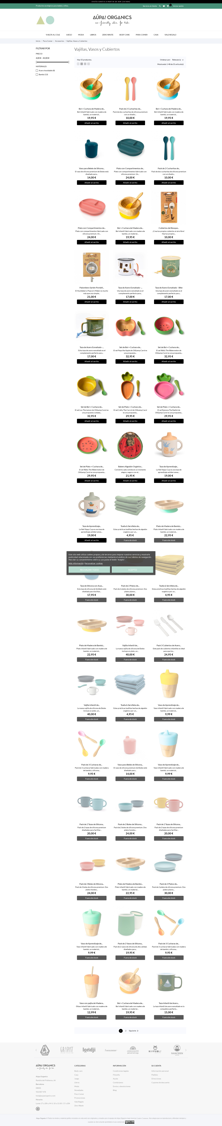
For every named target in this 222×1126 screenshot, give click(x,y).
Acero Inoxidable (47, 70)
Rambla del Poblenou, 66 (46, 1080)
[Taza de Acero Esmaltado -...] (144, 258)
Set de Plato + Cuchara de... (130, 407)
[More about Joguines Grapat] (67, 1050)
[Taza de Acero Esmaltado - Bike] (183, 258)
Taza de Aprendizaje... (168, 466)
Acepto (132, 569)
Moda (82, 33)
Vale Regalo (170, 35)
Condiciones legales (121, 1071)
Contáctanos (118, 1082)
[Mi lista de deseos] (164, 5)
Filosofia (116, 1075)
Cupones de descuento (160, 1082)
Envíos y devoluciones (121, 1086)
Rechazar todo (89, 569)
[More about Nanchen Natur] (177, 1050)
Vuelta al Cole (54, 33)
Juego (70, 33)
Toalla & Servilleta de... (130, 526)
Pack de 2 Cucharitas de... (130, 108)
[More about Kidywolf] (155, 1050)
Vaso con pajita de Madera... (92, 1003)
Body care (78, 1071)
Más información (76, 563)
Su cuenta (156, 1066)
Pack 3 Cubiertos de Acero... (169, 645)
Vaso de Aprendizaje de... (169, 705)
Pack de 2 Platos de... (130, 585)
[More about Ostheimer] (45, 1050)
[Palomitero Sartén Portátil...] (106, 258)
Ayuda (115, 1079)
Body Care (124, 35)
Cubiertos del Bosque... (169, 228)
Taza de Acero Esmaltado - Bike (168, 287)
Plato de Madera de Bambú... (168, 526)
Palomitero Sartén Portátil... (92, 287)
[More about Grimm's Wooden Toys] (133, 1050)
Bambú (43, 74)
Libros (93, 35)
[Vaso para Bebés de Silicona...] (106, 138)
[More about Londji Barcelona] (89, 1050)
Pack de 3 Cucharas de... (91, 764)
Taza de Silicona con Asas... (91, 585)
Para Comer (141, 35)
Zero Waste (107, 35)
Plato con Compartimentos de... (130, 168)
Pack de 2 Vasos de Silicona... (130, 943)
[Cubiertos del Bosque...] (183, 198)
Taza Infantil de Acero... (169, 1003)
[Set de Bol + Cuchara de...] (144, 317)
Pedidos (154, 1075)
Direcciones (156, 1079)
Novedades (78, 1090)
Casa (156, 35)
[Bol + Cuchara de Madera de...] (106, 79)
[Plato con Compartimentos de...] (144, 138)
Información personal (160, 1071)
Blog (115, 1090)
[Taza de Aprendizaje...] (183, 436)
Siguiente (134, 1030)
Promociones (79, 1098)
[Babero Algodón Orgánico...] (144, 436)
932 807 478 (41, 1092)
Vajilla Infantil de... (130, 645)
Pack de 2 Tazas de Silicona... (92, 824)
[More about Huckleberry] (111, 1050)
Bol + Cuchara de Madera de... (92, 108)
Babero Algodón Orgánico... (130, 466)
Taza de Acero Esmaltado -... (130, 287)
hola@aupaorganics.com (45, 1096)
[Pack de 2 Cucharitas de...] (144, 79)
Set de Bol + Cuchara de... (130, 347)
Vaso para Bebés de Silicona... (91, 168)
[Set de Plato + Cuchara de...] (144, 377)
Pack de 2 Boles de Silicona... (130, 824)
